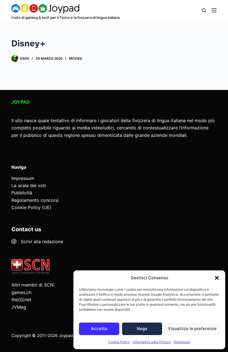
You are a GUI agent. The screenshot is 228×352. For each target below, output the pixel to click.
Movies (75, 58)
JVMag (18, 307)
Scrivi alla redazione (42, 241)
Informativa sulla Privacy (152, 342)
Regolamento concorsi (35, 200)
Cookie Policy (119, 342)
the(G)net (21, 299)
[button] (217, 278)
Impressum (182, 342)
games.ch (21, 292)
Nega (142, 328)
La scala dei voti (28, 185)
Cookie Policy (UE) (31, 207)
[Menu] (214, 10)
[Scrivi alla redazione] (13, 241)
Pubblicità (21, 192)
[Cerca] (204, 10)
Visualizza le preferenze (192, 328)
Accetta (99, 328)
